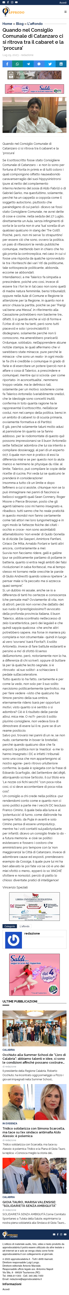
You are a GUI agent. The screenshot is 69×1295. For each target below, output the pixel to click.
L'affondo (35, 24)
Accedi (62, 2)
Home (7, 24)
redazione (10, 1066)
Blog (20, 24)
